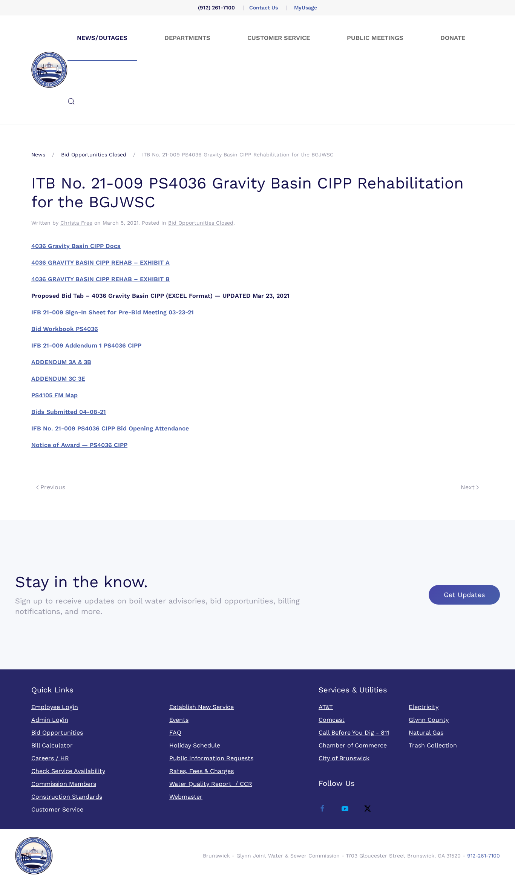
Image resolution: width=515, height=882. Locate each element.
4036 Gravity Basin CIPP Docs (76, 246)
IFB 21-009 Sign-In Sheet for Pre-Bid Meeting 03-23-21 (112, 312)
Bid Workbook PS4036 (64, 328)
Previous (52, 487)
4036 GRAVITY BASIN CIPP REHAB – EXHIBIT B (100, 279)
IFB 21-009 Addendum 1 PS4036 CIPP (86, 345)
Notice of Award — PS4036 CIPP (79, 445)
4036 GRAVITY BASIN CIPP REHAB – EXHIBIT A (100, 262)
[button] (71, 101)
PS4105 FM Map (54, 395)
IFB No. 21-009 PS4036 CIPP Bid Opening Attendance (110, 428)
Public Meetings (375, 37)
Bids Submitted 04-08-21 (68, 411)
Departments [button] (187, 37)
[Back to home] (49, 69)
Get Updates (464, 595)
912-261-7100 (483, 856)
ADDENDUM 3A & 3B (61, 362)
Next (468, 487)
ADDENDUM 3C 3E (58, 378)
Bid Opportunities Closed (200, 223)
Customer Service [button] (278, 37)
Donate (452, 37)
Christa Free (76, 223)
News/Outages (102, 37)
